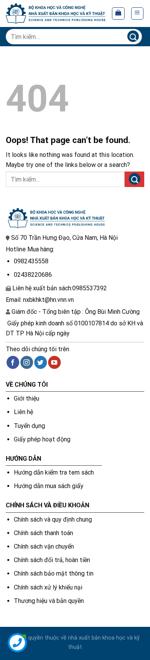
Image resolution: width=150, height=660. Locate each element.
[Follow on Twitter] (40, 362)
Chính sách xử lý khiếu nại (48, 587)
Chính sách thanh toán (43, 533)
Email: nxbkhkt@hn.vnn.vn (40, 299)
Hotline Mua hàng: (30, 249)
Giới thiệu (26, 398)
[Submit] (133, 36)
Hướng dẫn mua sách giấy (48, 486)
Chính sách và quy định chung (53, 519)
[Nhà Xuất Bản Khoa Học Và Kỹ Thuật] (55, 13)
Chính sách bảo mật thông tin (53, 573)
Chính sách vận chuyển (44, 546)
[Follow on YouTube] (54, 362)
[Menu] (137, 13)
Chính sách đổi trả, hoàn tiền (52, 560)
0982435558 (31, 261)
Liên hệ (23, 412)
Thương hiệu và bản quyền (49, 600)
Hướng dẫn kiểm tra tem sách (54, 472)
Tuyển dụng (29, 425)
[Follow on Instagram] (26, 362)
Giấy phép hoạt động (42, 439)
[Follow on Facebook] (13, 362)
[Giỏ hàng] (118, 13)
